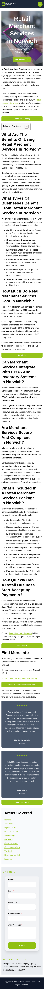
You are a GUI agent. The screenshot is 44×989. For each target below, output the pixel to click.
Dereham (8, 839)
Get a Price (22, 355)
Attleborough (10, 835)
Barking (34, 678)
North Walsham (11, 832)
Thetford (8, 851)
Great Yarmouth (11, 843)
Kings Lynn (9, 859)
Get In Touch (22, 646)
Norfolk (4, 678)
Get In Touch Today (22, 119)
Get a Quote (20, 59)
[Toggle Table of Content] (25, 127)
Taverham (13, 678)
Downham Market (12, 855)
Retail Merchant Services (20, 633)
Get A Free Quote (22, 802)
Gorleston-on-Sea (12, 847)
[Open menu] (40, 4)
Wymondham (24, 678)
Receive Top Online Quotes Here (22, 685)
